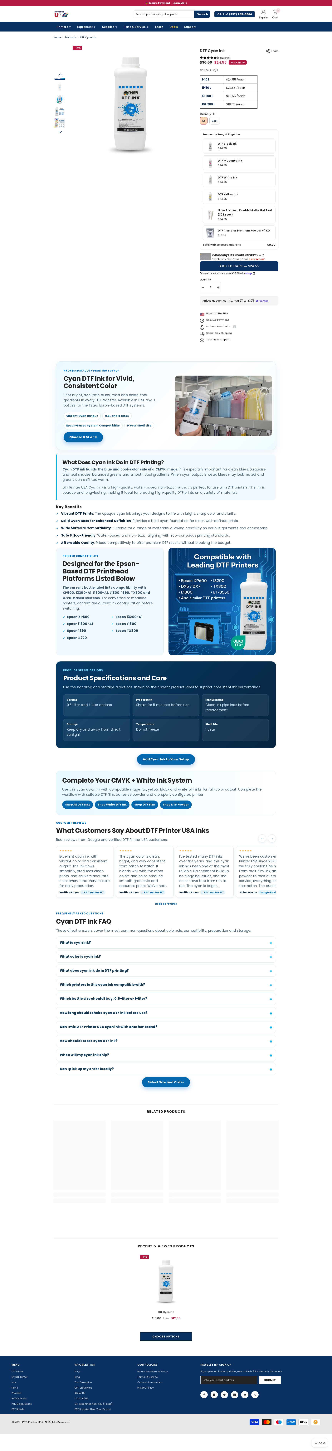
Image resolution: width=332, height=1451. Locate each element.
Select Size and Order (166, 1082)
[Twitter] (255, 1394)
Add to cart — (239, 266)
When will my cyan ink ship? (84, 1055)
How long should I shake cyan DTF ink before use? (104, 1012)
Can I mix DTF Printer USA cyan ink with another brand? (108, 1027)
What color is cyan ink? (80, 956)
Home (57, 37)
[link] (79, 1194)
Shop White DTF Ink (112, 804)
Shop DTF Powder (176, 804)
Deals (174, 26)
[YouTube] (244, 1394)
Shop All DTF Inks (77, 804)
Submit (270, 1380)
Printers (64, 27)
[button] (60, 74)
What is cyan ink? (75, 942)
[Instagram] (214, 1394)
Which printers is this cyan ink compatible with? (102, 984)
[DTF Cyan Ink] (166, 1281)
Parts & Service (136, 27)
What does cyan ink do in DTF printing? (94, 970)
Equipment (86, 27)
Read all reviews (166, 903)
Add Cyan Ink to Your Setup (166, 759)
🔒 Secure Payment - (166, 3)
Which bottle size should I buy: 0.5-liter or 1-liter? (103, 998)
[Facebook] (204, 1394)
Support (190, 26)
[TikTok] (234, 1394)
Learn (159, 26)
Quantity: (206, 279)
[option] (166, 3)
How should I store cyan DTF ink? (89, 1041)
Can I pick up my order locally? (87, 1069)
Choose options (166, 1336)
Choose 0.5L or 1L (83, 437)
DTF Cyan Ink (166, 1312)
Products (70, 37)
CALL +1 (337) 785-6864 (234, 14)
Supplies (109, 27)
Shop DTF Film (144, 804)
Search (202, 14)
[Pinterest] (224, 1394)
